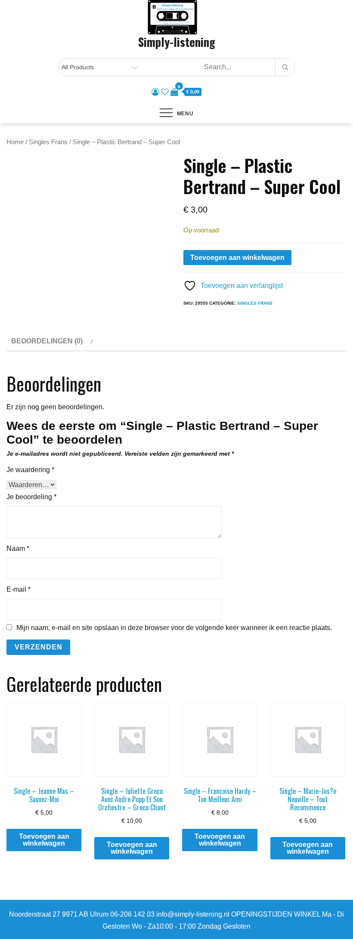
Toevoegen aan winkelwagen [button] (44, 840)
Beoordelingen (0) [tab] (47, 341)
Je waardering (30, 469)
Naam (17, 548)
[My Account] (155, 92)
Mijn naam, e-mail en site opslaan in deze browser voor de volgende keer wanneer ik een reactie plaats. (174, 627)
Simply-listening (176, 41)
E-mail (18, 589)
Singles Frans (48, 142)
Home (15, 142)
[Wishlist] (165, 92)
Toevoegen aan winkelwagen (237, 257)
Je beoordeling (31, 496)
